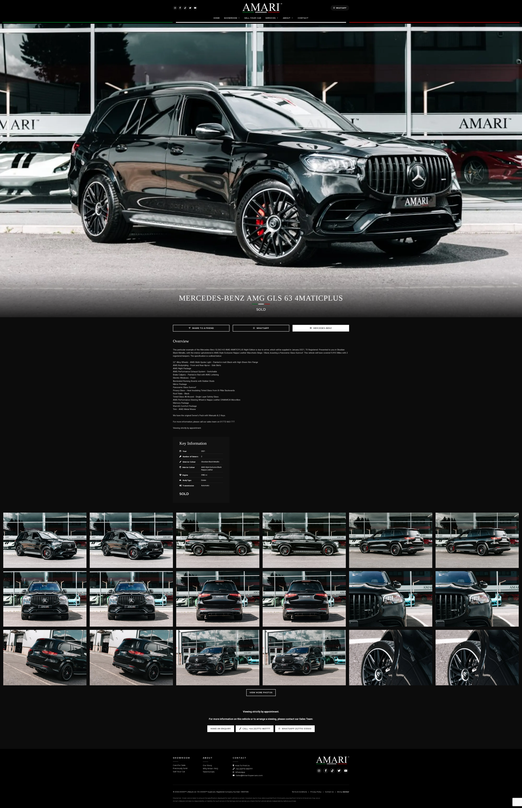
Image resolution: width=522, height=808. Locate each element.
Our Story (207, 765)
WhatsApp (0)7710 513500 (296, 728)
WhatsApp (341, 8)
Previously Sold (180, 768)
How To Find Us (242, 765)
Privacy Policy (315, 792)
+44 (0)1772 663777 (244, 769)
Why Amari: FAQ (210, 768)
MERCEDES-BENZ (322, 328)
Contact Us (329, 792)
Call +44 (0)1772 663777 (256, 728)
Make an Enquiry (221, 728)
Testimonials (208, 772)
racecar (346, 792)
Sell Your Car (179, 772)
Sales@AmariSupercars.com (249, 775)
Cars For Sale (179, 765)
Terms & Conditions (299, 792)
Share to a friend (202, 328)
